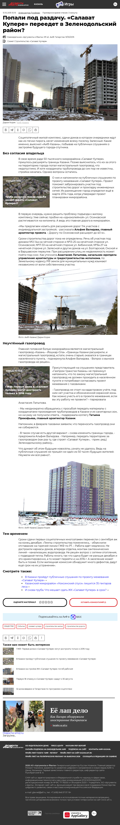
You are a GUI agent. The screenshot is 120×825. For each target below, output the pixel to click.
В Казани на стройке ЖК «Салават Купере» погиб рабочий (44, 669)
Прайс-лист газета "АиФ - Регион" (41, 753)
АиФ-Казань (23, 122)
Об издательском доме (37, 746)
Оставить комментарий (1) (93, 602)
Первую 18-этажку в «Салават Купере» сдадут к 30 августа (44, 679)
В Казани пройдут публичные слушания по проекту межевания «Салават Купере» (56, 659)
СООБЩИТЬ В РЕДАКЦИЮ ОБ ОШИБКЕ (100, 757)
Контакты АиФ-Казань (99, 749)
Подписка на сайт (77, 749)
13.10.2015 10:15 (9, 13)
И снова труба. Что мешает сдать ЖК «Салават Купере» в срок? (66, 590)
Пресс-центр (57, 746)
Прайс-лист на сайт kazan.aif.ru (76, 753)
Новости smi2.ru (13, 733)
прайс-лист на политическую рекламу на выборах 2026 (52, 757)
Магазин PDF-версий (76, 746)
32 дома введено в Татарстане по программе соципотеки (44, 689)
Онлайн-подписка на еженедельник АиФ (45, 749)
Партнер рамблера (52, 813)
